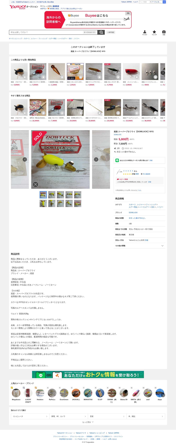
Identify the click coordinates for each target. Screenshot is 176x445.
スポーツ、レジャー (30, 38)
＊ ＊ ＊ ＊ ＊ (128, 171)
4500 (137, 174)
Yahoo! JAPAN (126, 2)
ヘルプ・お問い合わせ (109, 439)
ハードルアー (62, 38)
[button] (139, 245)
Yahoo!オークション (64, 433)
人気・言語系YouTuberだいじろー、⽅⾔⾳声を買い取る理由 (32, 2)
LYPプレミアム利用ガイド (103, 436)
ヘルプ (135, 2)
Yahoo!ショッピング (97, 433)
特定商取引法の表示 (65, 439)
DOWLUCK (117, 134)
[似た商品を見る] (35, 184)
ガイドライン (118, 436)
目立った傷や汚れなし (137, 218)
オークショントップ (15, 38)
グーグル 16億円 (156, 2)
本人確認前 (146, 174)
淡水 (70, 38)
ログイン (43, 8)
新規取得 (56, 6)
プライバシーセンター (77, 436)
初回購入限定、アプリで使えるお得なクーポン (66, 8)
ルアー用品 (52, 38)
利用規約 (89, 436)
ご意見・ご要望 (95, 439)
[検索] (164, 1)
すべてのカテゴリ (89, 32)
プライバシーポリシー (60, 436)
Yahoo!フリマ (81, 433)
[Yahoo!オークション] (24, 6)
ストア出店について (81, 439)
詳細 (151, 160)
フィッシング (43, 38)
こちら (139, 190)
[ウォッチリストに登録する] (25, 77)
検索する (101, 32)
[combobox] (46, 32)
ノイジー (76, 38)
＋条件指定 (110, 32)
